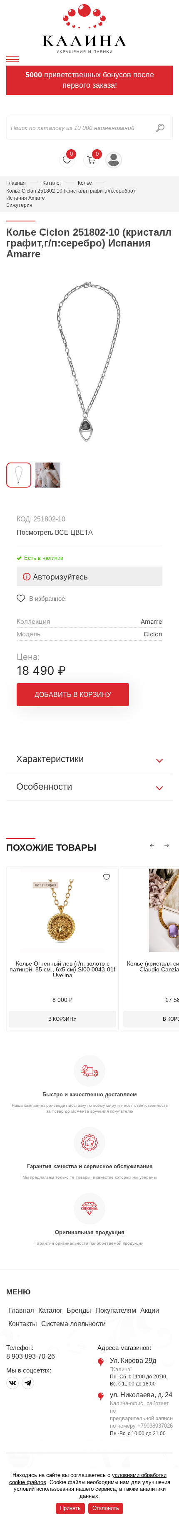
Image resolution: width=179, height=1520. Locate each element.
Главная (16, 183)
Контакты (22, 1323)
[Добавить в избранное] (106, 877)
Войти (113, 160)
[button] (152, 845)
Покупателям (115, 1310)
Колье (85, 183)
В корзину (62, 1019)
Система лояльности (73, 1323)
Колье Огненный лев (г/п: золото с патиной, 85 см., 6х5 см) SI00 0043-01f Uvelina (62, 969)
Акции (149, 1310)
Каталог (51, 183)
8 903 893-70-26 (30, 1356)
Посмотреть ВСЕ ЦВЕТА (55, 532)
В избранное (47, 598)
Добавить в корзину (73, 694)
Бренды (79, 1310)
